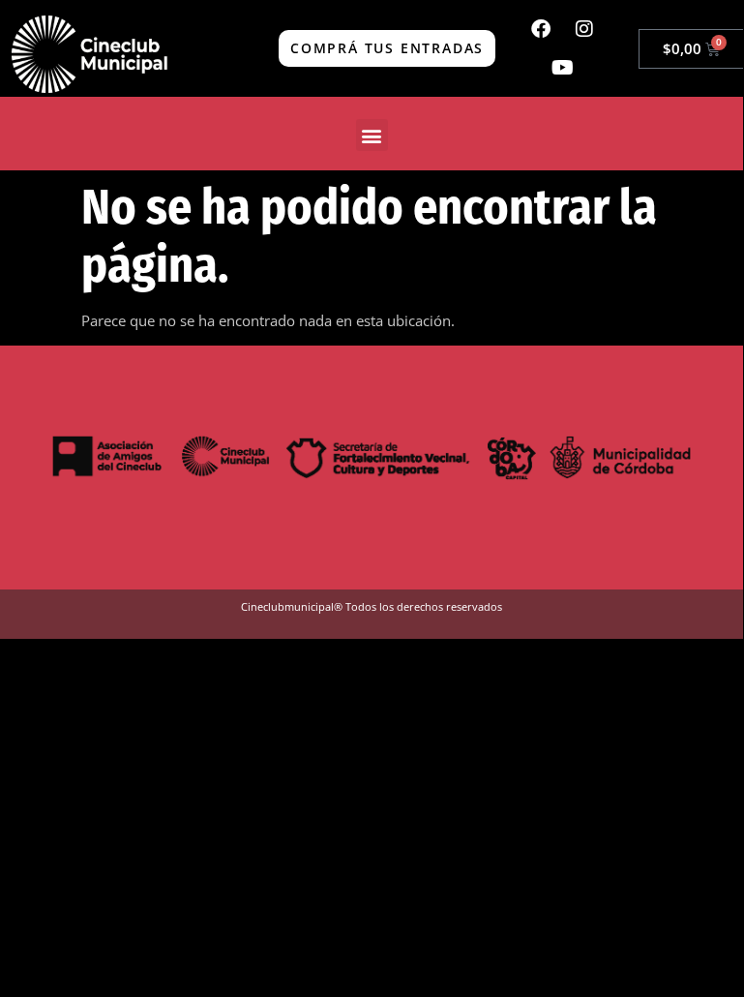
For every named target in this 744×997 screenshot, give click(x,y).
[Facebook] (540, 29)
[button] (372, 135)
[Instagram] (584, 29)
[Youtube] (562, 67)
